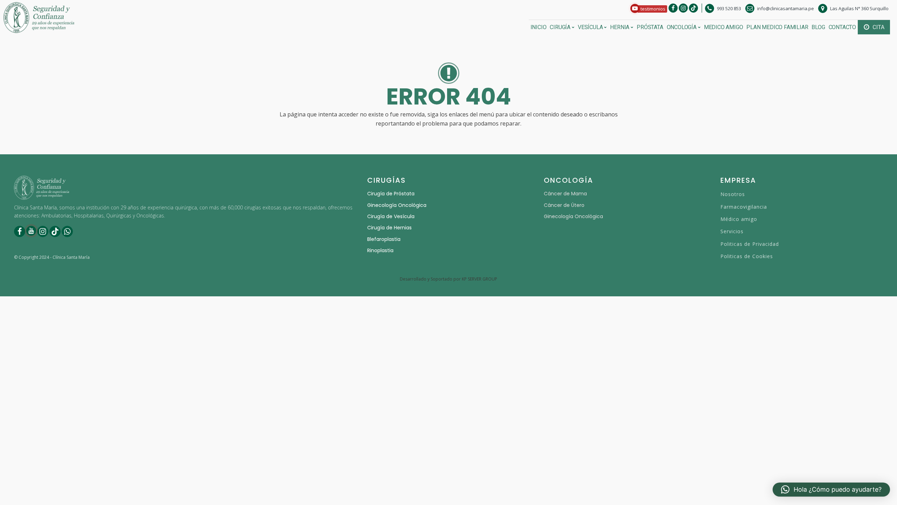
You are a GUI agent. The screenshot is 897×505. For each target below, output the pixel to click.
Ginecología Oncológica (396, 205)
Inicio (538, 27)
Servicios (732, 231)
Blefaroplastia (383, 239)
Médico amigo (738, 219)
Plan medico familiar (777, 27)
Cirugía (560, 27)
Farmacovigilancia (743, 206)
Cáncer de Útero (564, 205)
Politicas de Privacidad (749, 244)
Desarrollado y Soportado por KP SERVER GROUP (448, 279)
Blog (818, 27)
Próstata (650, 27)
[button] (649, 9)
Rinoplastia (380, 250)
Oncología (682, 27)
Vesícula (590, 27)
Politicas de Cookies (746, 256)
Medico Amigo (723, 27)
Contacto (842, 27)
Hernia (619, 27)
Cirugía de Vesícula (391, 216)
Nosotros (732, 194)
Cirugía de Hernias (389, 227)
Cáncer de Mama (565, 193)
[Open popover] (634, 8)
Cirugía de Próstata (391, 193)
